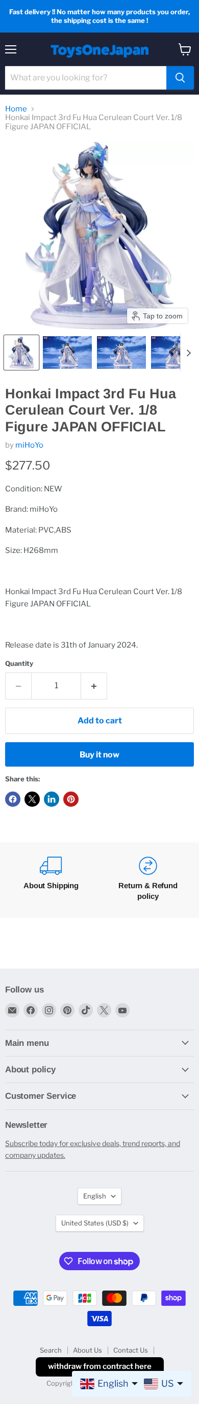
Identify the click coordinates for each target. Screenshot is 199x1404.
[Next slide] (188, 352)
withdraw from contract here (100, 1366)
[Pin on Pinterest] (71, 799)
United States (95, 1223)
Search (51, 1350)
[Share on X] (32, 799)
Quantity (19, 663)
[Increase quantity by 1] (94, 685)
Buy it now (99, 754)
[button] (21, 352)
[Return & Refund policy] (148, 880)
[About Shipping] (51, 880)
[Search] (180, 78)
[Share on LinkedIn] (51, 799)
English (94, 1196)
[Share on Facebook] (12, 799)
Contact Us (130, 1350)
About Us (87, 1350)
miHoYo (29, 445)
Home (16, 109)
